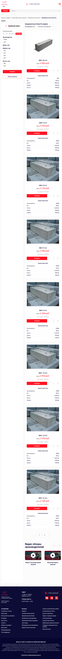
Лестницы (25, 623)
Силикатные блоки (48, 620)
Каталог (5, 10)
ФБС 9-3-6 (43, 310)
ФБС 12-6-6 (43, 373)
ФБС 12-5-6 (43, 435)
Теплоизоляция (47, 618)
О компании (4, 609)
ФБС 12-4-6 (43, 498)
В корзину (37, 70)
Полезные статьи (6, 611)
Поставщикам (5, 632)
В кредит (4, 618)
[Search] (59, 11)
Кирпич (24, 611)
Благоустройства (48, 613)
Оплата (3, 623)
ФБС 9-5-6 (43, 185)
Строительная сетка (49, 611)
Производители (5, 630)
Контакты (4, 620)
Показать (18, 33)
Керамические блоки (28, 616)
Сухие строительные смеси (51, 609)
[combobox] (45, 27)
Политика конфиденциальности (31, 655)
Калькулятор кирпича (8, 616)
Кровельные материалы (29, 618)
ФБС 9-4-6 (43, 248)
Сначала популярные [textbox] (44, 26)
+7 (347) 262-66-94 (34, 4)
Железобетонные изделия (30, 620)
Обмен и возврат (6, 625)
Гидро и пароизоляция (49, 616)
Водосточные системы (28, 627)
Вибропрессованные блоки (51, 623)
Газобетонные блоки (28, 613)
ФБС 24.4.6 (43, 60)
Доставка (4, 627)
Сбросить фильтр (12, 76)
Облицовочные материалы (30, 625)
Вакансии (4, 613)
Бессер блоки (47, 629)
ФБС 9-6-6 (43, 123)
